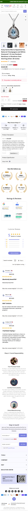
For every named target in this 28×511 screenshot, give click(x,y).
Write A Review (14, 253)
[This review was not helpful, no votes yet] (20, 288)
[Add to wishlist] (25, 20)
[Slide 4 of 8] (21, 45)
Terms (9, 448)
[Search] (25, 11)
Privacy (13, 448)
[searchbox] (8, 260)
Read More (13, 153)
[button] (24, 69)
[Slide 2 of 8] (9, 45)
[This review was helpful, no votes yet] (18, 288)
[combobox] (12, 11)
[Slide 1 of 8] (3, 45)
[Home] (8, 6)
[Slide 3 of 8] (15, 45)
